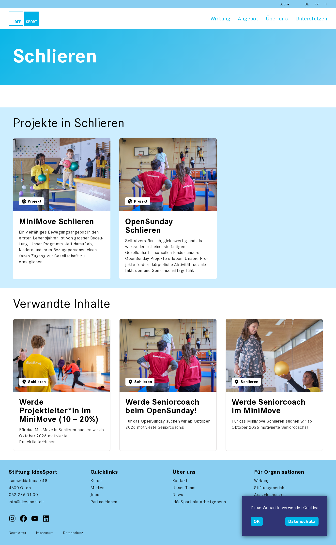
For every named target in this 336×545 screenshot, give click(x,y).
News (177, 494)
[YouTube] (35, 520)
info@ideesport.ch (26, 501)
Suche (285, 4)
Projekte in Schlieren (30, 140)
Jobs (95, 494)
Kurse (96, 480)
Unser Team (184, 487)
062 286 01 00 (23, 494)
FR (317, 4)
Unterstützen (311, 18)
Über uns (277, 18)
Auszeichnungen (270, 494)
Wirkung (220, 18)
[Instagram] (13, 520)
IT (326, 4)
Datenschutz (301, 521)
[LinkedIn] (46, 520)
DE (307, 4)
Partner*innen (104, 501)
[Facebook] (24, 520)
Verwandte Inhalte (28, 321)
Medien (97, 487)
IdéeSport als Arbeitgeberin (199, 501)
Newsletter (18, 532)
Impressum (44, 532)
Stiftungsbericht (270, 487)
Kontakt (179, 480)
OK (257, 521)
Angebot (248, 18)
